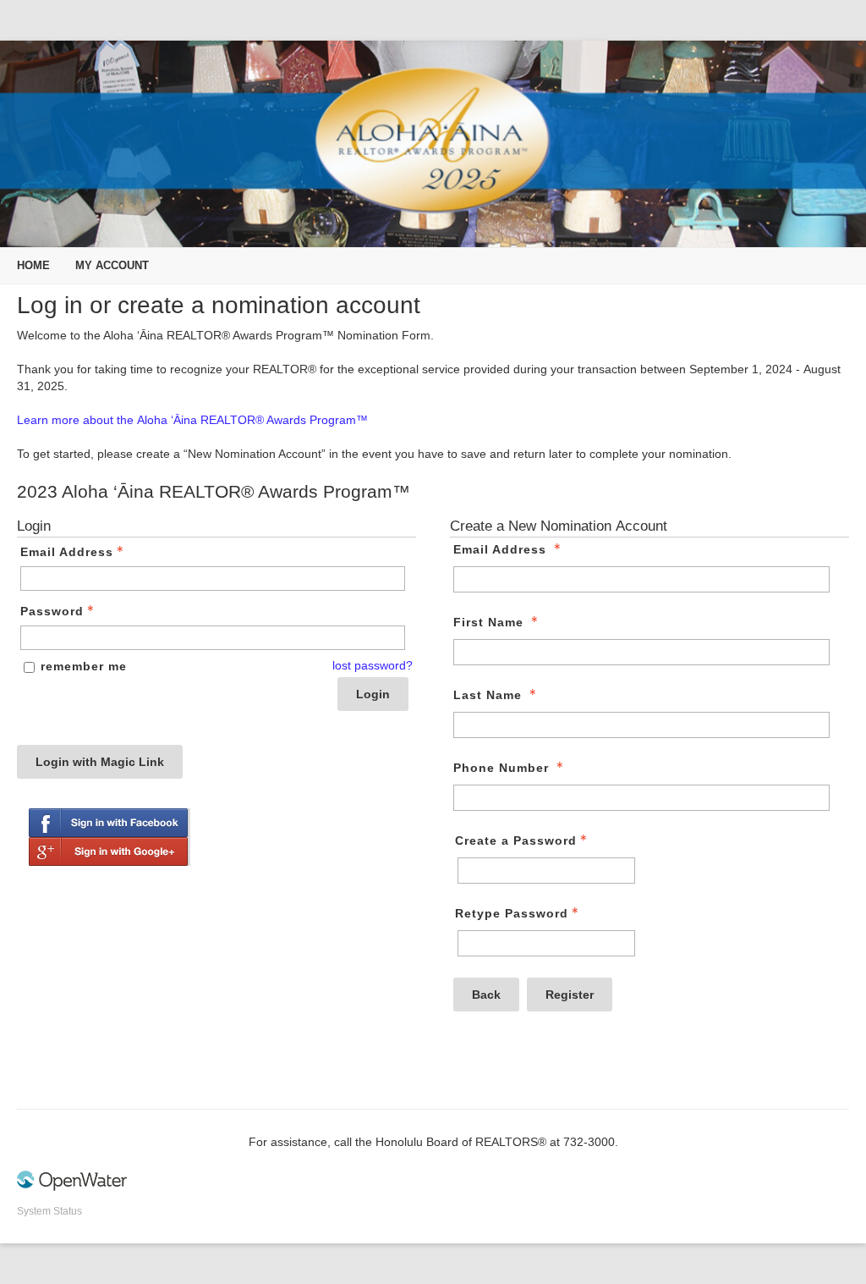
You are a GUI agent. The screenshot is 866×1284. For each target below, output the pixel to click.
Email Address (66, 552)
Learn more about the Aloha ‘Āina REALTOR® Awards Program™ (192, 420)
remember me (84, 666)
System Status (49, 1211)
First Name (488, 622)
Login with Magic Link (100, 762)
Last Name (487, 695)
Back (486, 994)
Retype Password (511, 913)
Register (569, 994)
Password (52, 611)
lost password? (372, 665)
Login (373, 694)
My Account (112, 265)
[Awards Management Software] (72, 1187)
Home (33, 265)
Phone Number (501, 767)
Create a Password (516, 840)
